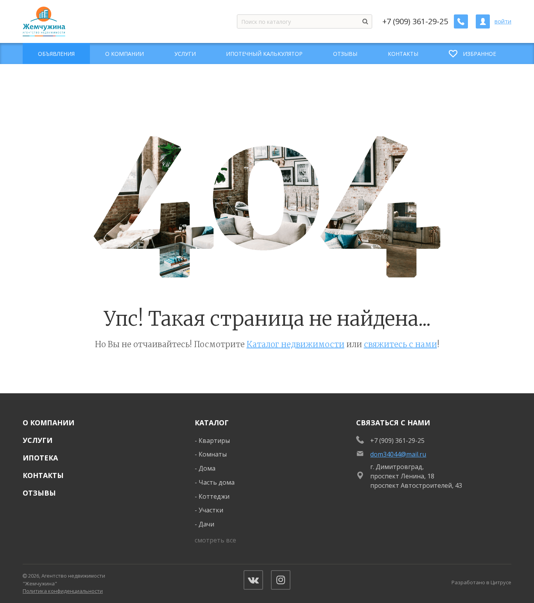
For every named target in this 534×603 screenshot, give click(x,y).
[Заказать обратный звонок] (461, 21)
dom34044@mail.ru (398, 454)
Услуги (37, 440)
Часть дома (217, 482)
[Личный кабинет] (483, 21)
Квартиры (214, 440)
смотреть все (215, 540)
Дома (207, 468)
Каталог (212, 422)
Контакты (43, 475)
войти (503, 21)
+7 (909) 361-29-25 (415, 21)
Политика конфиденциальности (63, 590)
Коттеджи (214, 496)
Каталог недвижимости (295, 344)
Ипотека (40, 457)
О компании (48, 422)
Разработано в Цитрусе (481, 582)
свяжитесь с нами (400, 344)
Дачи (206, 524)
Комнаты (213, 454)
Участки (211, 510)
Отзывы (39, 493)
